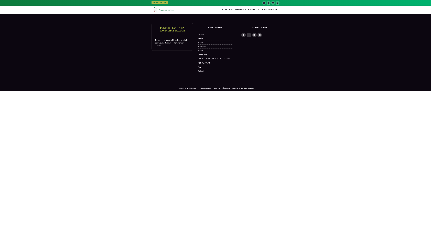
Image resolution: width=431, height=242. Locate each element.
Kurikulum (202, 46)
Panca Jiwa (202, 55)
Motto (200, 51)
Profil (231, 10)
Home (224, 10)
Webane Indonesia (247, 88)
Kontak (200, 42)
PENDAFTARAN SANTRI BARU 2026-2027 (262, 10)
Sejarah (201, 71)
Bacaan (201, 34)
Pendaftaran (161, 2)
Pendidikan (239, 10)
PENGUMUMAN (204, 63)
